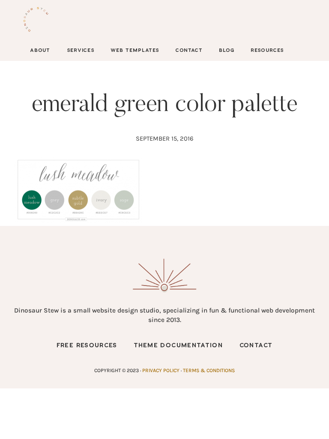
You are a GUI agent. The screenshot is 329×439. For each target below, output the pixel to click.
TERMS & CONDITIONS (209, 370)
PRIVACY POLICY (160, 370)
